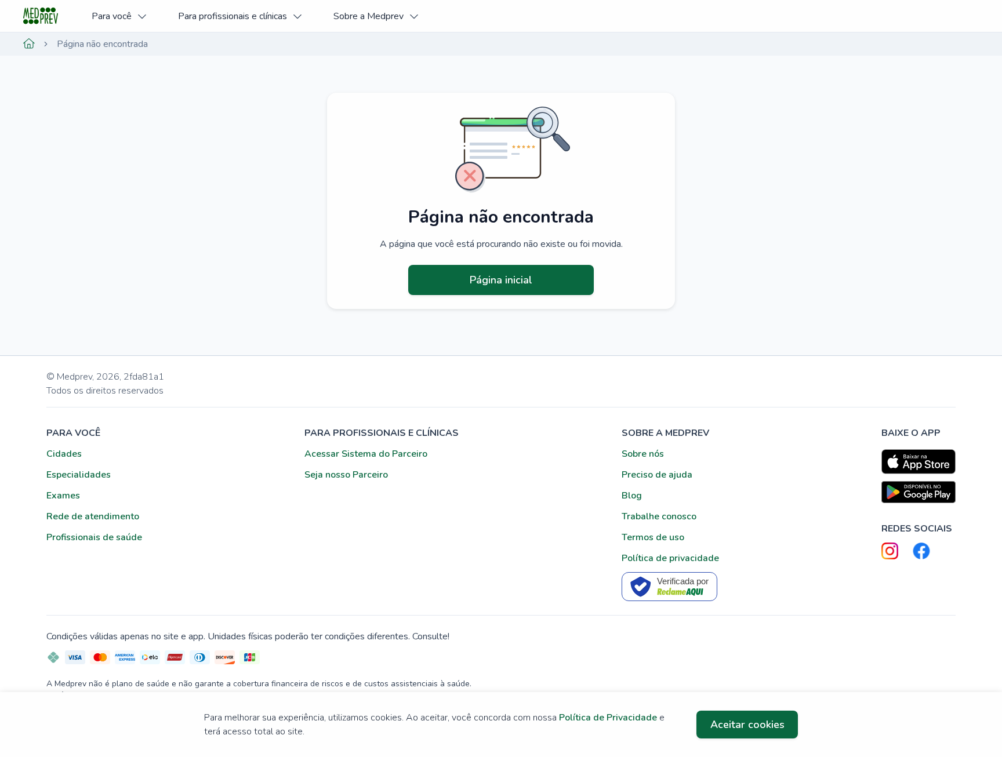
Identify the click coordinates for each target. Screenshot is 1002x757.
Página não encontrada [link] (102, 44)
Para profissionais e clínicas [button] (232, 16)
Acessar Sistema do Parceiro (365, 453)
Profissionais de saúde (94, 537)
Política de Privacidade (608, 717)
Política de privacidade (670, 558)
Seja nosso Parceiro (346, 474)
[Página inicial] (29, 44)
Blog (632, 495)
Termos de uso (653, 537)
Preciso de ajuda (657, 474)
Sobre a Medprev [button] (368, 16)
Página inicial (501, 280)
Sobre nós (643, 453)
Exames (63, 495)
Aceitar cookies (747, 724)
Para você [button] (112, 16)
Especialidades (78, 474)
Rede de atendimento (92, 516)
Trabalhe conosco (659, 516)
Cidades (64, 453)
